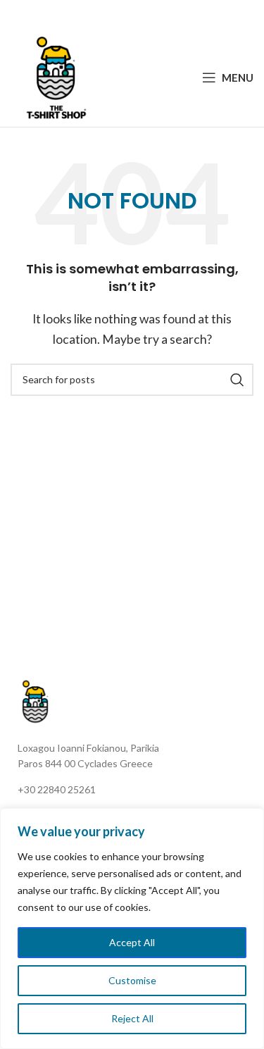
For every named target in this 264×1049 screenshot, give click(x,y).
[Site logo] (56, 75)
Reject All (132, 1018)
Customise (132, 980)
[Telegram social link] (166, 14)
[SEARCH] (237, 380)
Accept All (132, 942)
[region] (132, 928)
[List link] (137, 789)
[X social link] (112, 14)
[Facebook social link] (96, 14)
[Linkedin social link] (148, 14)
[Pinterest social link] (131, 14)
